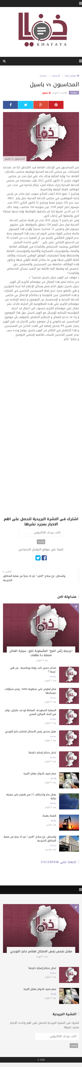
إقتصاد (53, 778)
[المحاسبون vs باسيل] (41, 137)
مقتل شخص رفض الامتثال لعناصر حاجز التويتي (30, 731)
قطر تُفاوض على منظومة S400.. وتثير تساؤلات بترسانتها (30, 691)
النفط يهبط (49, 815)
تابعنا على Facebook (58, 862)
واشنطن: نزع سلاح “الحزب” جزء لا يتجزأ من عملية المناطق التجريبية (34, 578)
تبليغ (45, 93)
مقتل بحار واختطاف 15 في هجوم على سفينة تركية (31, 796)
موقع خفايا (71, 75)
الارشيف (56, 75)
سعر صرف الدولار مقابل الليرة (39, 773)
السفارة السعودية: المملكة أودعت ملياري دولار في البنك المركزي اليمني (30, 712)
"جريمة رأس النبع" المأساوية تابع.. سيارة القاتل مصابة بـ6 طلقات (41, 653)
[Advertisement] (41, 387)
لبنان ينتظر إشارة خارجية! (42, 752)
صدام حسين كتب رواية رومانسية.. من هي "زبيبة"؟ (33, 669)
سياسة (43, 75)
